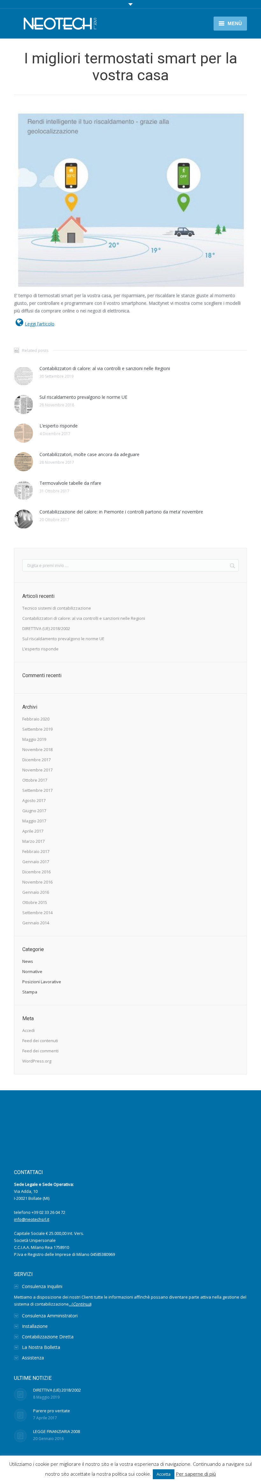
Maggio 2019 (34, 739)
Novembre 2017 (37, 770)
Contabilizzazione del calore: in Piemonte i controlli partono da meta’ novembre (121, 512)
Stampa (29, 992)
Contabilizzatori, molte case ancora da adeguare (89, 454)
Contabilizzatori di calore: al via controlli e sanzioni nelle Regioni (104, 368)
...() (80, 1304)
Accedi (28, 1030)
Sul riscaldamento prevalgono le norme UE (83, 397)
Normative (32, 971)
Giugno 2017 (34, 810)
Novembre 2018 (37, 749)
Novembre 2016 (37, 882)
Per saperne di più (196, 1474)
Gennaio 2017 (35, 861)
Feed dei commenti (40, 1051)
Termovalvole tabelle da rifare (70, 483)
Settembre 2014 (37, 912)
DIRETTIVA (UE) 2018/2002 (46, 628)
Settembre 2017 (37, 790)
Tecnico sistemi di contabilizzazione (56, 608)
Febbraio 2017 (35, 851)
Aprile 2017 (32, 831)
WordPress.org (36, 1061)
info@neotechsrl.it (31, 1219)
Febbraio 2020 (35, 719)
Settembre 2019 (37, 729)
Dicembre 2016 (36, 872)
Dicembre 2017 (36, 760)
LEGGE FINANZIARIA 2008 (56, 1431)
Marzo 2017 (33, 841)
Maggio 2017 (34, 821)
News (27, 961)
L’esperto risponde (58, 426)
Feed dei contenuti (40, 1040)
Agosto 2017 (34, 800)
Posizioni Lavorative (41, 982)
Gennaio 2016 (35, 892)
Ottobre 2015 (34, 902)
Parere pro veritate (51, 1411)
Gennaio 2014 (35, 923)
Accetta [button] (164, 1474)
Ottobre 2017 (34, 780)
